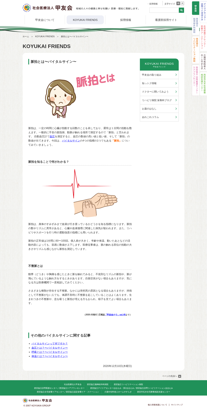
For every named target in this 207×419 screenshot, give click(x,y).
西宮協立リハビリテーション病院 (128, 384)
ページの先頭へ (170, 376)
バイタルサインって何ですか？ (50, 343)
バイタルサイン (71, 140)
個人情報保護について (157, 405)
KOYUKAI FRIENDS (85, 20)
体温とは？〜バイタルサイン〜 (50, 356)
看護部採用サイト (166, 20)
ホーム (26, 36)
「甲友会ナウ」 (115, 314)
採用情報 (153, 4)
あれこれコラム (150, 117)
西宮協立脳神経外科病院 (97, 384)
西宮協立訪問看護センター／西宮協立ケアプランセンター (59, 388)
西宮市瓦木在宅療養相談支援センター (153, 392)
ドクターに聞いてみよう (155, 91)
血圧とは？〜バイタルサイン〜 (50, 347)
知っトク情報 (149, 83)
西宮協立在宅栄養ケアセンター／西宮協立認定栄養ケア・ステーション (68, 392)
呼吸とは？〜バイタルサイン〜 (50, 352)
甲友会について (44, 20)
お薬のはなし (149, 108)
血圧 (52, 136)
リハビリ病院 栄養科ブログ (157, 100)
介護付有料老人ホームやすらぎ (118, 392)
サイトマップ (177, 405)
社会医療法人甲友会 (73, 384)
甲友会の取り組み (151, 74)
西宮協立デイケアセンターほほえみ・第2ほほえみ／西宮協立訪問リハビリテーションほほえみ (131, 388)
